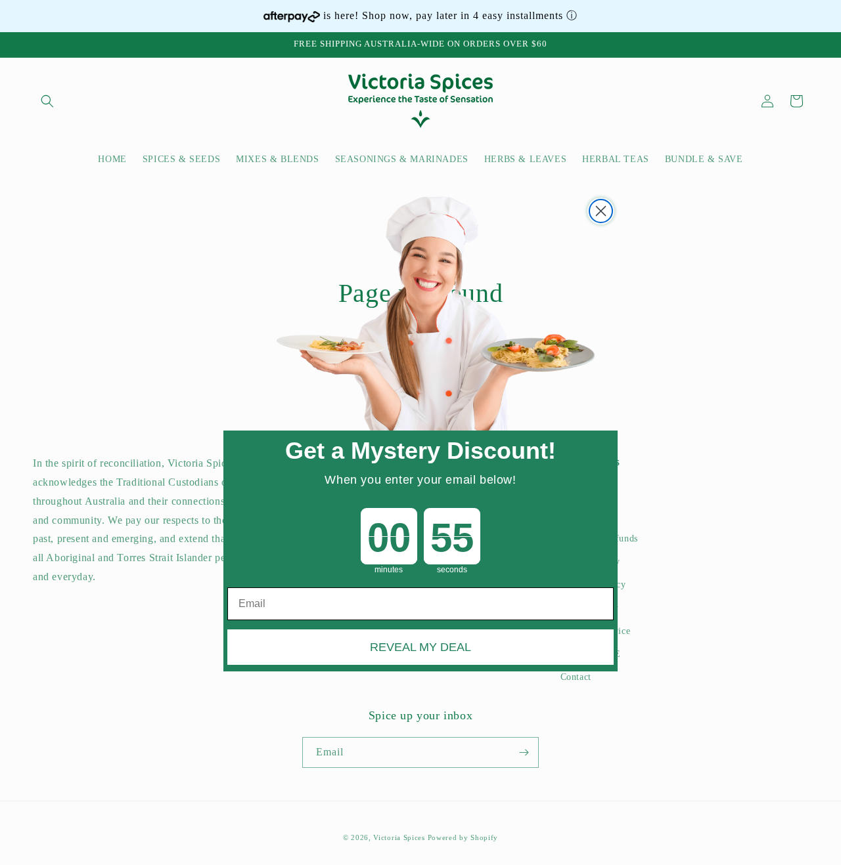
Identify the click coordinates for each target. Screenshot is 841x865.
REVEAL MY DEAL (420, 646)
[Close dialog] (600, 211)
